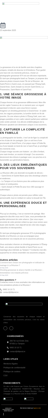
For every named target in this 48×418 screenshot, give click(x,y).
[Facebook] (5, 328)
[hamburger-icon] (43, 5)
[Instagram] (11, 328)
